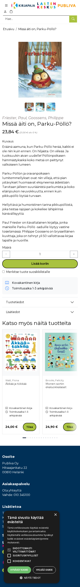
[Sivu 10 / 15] (45, 437)
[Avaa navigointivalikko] (6, 5)
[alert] (32, 547)
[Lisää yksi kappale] (74, 254)
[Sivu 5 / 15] (34, 437)
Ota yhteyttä (11, 490)
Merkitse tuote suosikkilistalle (28, 272)
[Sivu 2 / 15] (27, 437)
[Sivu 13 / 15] (52, 437)
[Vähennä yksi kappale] (6, 254)
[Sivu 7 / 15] (39, 437)
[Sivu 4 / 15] (32, 437)
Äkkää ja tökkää (15, 384)
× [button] (55, 514)
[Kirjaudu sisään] (5, 11)
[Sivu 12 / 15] (50, 437)
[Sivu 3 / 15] (30, 437)
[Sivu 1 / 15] (24, 437)
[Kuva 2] (40, 107)
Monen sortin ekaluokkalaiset (56, 385)
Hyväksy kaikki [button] (19, 569)
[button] (31, 578)
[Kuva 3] (50, 107)
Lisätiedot (13, 312)
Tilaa (29, 427)
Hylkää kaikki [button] (44, 569)
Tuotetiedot (15, 302)
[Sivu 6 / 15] (36, 437)
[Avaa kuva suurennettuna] (40, 70)
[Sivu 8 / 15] (41, 437)
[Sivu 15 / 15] (56, 437)
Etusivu (8, 29)
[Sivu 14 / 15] (54, 437)
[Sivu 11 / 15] (48, 437)
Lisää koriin (40, 263)
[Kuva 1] (29, 107)
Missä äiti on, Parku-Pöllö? (37, 29)
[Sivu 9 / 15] (43, 437)
